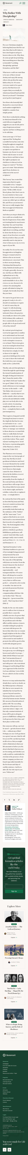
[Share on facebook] (4, 800)
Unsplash (18, 789)
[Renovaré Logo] (7, 3)
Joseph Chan (11, 789)
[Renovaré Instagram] (9, 1150)
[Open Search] (20, 3)
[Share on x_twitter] (9, 800)
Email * (7, 883)
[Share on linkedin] (14, 800)
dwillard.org (6, 787)
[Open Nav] (23, 3)
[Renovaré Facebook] (4, 1150)
